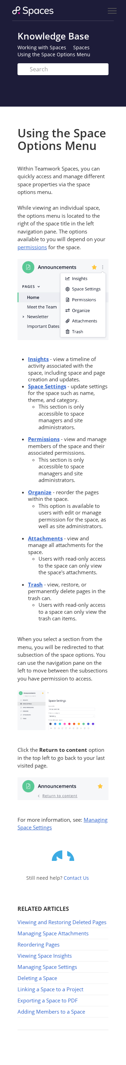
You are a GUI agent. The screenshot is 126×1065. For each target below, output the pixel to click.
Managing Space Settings (47, 966)
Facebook (72, 855)
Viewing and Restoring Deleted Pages (62, 922)
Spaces (81, 47)
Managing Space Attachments (53, 933)
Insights (38, 358)
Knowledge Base (53, 36)
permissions (32, 247)
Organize (39, 492)
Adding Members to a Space (51, 1011)
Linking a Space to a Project (50, 989)
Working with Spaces (42, 47)
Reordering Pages (38, 944)
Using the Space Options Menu (54, 54)
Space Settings (47, 386)
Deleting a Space (37, 977)
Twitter (57, 855)
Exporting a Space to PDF (48, 1000)
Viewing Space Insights (45, 955)
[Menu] (112, 11)
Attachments (45, 538)
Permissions (43, 439)
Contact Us (76, 878)
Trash (35, 584)
